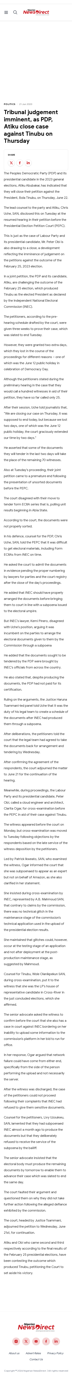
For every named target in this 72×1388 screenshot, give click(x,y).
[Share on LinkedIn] (28, 162)
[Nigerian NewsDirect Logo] (36, 12)
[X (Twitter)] (26, 1341)
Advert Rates (33, 1353)
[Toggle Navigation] (6, 12)
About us (14, 1353)
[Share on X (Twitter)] (11, 162)
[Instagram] (16, 1341)
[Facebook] (46, 1341)
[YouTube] (36, 1341)
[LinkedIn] (56, 1341)
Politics (9, 104)
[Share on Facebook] (19, 162)
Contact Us (36, 1359)
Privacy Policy (55, 1353)
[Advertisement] (36, 59)
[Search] (15, 12)
